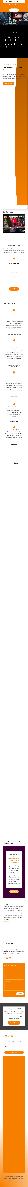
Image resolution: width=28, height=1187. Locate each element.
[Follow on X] (7, 958)
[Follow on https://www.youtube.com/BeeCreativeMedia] (15, 4)
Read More (14, 891)
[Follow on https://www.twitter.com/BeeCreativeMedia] (12, 4)
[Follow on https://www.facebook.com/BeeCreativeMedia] (9, 4)
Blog (10, 862)
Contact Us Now (14, 1022)
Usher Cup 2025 (14, 854)
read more (6, 921)
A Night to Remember (10, 905)
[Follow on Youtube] (12, 1036)
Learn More (14, 288)
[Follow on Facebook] (4, 958)
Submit (20, 993)
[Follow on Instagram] (18, 4)
